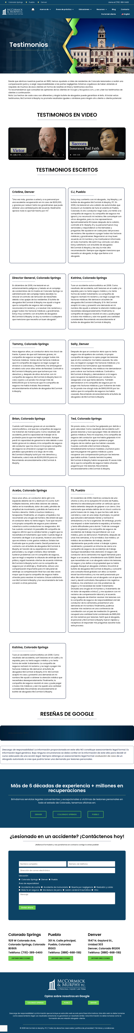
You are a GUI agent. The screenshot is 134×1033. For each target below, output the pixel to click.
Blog (114, 9)
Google (73, 89)
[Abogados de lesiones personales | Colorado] (33, 9)
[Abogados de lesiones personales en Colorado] (12, 11)
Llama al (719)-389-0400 (118, 2)
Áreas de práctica (63, 9)
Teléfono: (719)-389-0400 (25, 952)
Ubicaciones (84, 9)
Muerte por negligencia (82, 887)
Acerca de (44, 9)
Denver (44, 879)
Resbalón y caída (105, 887)
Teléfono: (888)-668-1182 (64, 952)
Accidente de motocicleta (56, 887)
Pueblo (54, 879)
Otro (96, 890)
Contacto (125, 9)
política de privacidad (84, 1028)
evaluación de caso (105, 755)
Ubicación (23, 875)
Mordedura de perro (52, 890)
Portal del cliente (108, 14)
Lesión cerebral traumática (78, 890)
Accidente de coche (30, 887)
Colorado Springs (29, 879)
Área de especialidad (29, 883)
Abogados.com (86, 89)
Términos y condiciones (104, 1028)
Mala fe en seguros (30, 890)
